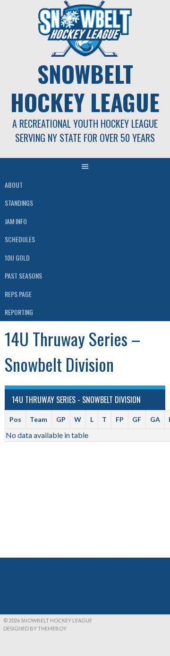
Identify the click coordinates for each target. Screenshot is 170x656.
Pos (15, 419)
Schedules (20, 239)
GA (155, 419)
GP (61, 419)
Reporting (19, 312)
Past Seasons (23, 275)
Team (38, 419)
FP (120, 419)
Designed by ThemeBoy (35, 628)
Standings (19, 203)
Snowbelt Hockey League (85, 88)
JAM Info (16, 221)
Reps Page (18, 294)
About (14, 185)
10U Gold (17, 257)
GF (136, 419)
